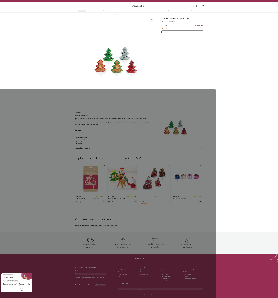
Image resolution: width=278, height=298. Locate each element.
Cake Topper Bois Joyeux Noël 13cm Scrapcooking (87, 198)
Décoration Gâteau (99, 14)
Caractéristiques (82, 147)
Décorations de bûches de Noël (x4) (116, 198)
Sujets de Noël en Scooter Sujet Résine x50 (150, 197)
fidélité (202, 25)
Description (80, 111)
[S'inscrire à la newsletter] (105, 274)
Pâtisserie (81, 14)
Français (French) (99, 284)
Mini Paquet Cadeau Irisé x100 (180, 198)
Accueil (76, 14)
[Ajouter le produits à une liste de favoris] (104, 165)
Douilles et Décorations (89, 14)
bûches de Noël (95, 118)
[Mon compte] (199, 6)
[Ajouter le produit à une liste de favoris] (151, 20)
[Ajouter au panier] (103, 201)
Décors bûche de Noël (109, 14)
